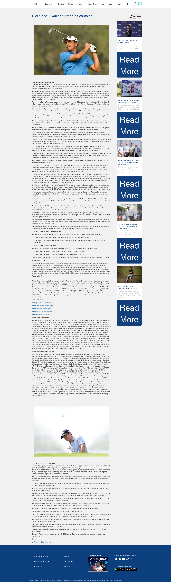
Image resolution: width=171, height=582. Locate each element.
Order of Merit (92, 4)
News (102, 4)
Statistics (80, 4)
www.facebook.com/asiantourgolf (42, 306)
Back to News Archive (42, 542)
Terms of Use (38, 566)
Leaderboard (49, 4)
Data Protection (68, 561)
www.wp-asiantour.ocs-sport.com (42, 303)
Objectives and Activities (41, 561)
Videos (111, 4)
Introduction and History (41, 556)
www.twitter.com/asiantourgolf (41, 309)
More (120, 4)
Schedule (61, 4)
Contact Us (67, 566)
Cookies (66, 556)
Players (70, 4)
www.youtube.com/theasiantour (42, 312)
